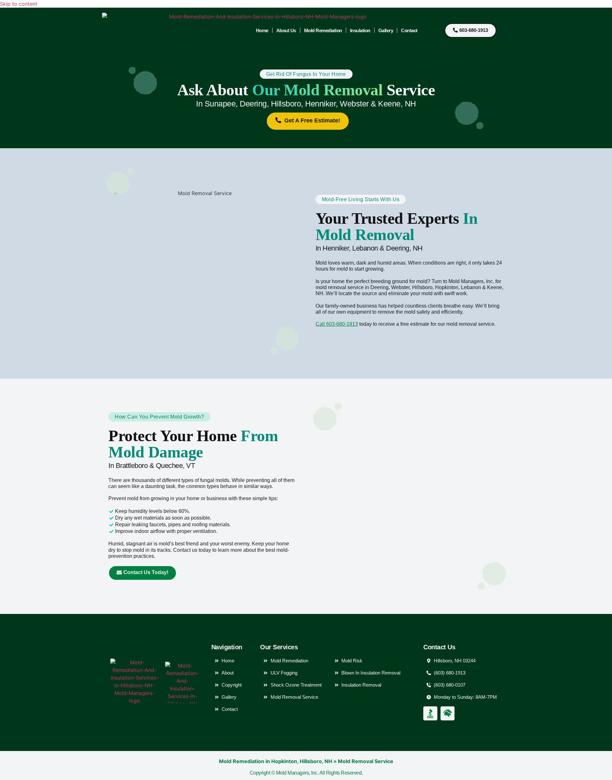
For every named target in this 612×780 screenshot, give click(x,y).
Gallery (385, 30)
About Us (286, 30)
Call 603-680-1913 (337, 324)
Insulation (360, 30)
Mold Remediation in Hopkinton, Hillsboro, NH (275, 761)
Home (262, 30)
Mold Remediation (323, 30)
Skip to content (18, 4)
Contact (409, 30)
